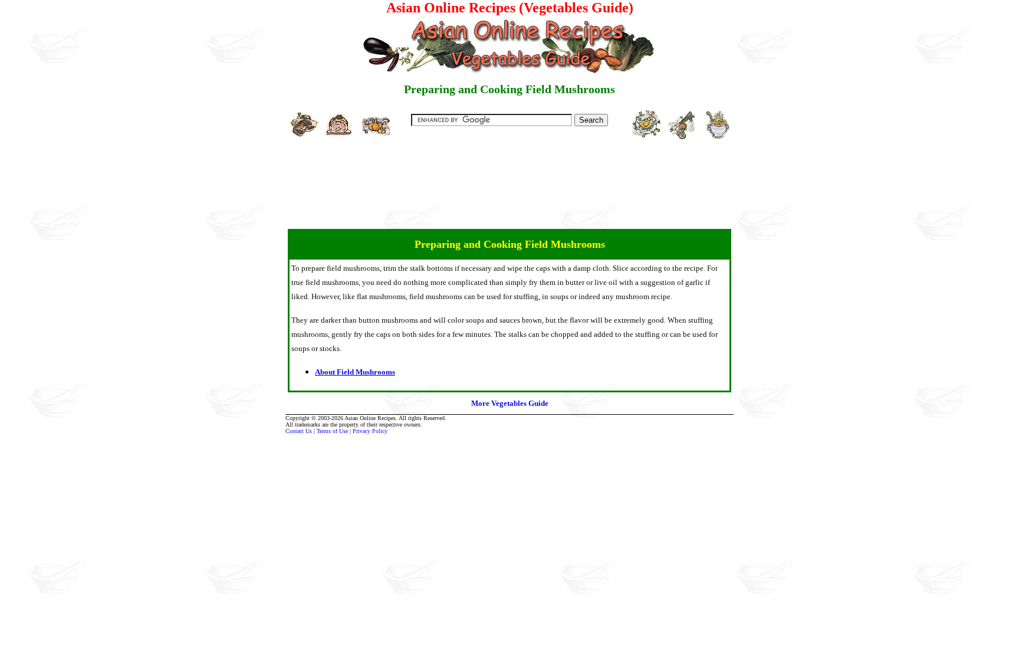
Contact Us (298, 431)
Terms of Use (332, 431)
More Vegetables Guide (509, 403)
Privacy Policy (370, 431)
